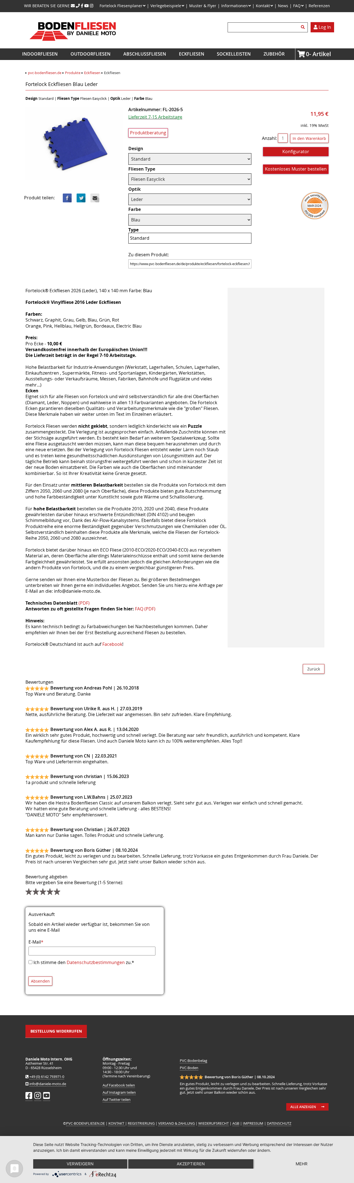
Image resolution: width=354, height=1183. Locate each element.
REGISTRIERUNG (141, 1123)
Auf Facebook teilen (119, 1085)
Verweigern (80, 1163)
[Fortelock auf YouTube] (86, 5)
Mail (94, 198)
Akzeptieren (191, 1163)
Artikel (307, 54)
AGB (235, 1123)
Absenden (40, 981)
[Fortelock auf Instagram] (91, 5)
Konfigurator (295, 151)
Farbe (139, 209)
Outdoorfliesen (91, 54)
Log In (324, 27)
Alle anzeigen (303, 1106)
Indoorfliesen (40, 54)
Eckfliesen (191, 54)
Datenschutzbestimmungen (96, 962)
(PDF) (84, 603)
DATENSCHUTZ (279, 1123)
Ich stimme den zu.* (83, 962)
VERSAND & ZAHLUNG (176, 1123)
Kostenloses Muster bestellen (296, 169)
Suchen (304, 27)
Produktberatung (148, 133)
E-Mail (35, 942)
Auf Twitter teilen (117, 1099)
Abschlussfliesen (144, 54)
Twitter (81, 198)
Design (139, 149)
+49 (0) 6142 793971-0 (46, 1076)
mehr (302, 1163)
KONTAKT (116, 1123)
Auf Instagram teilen (119, 1092)
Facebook (67, 198)
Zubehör (274, 54)
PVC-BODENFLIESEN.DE (85, 1123)
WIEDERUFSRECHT (213, 1123)
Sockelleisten (234, 54)
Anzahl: (269, 138)
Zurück (313, 669)
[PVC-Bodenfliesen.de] (72, 45)
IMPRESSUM (253, 1123)
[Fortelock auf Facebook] (82, 5)
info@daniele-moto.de (47, 1084)
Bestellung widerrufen (56, 1031)
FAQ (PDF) (145, 609)
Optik (139, 189)
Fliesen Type (141, 169)
